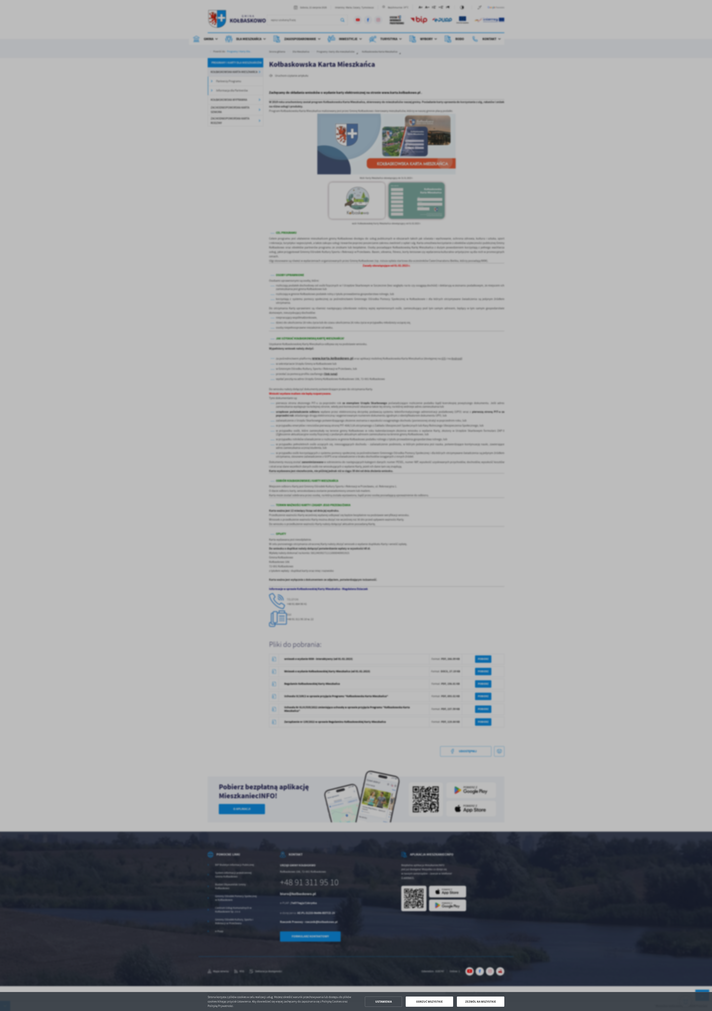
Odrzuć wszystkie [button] (429, 1002)
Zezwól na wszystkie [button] (480, 1002)
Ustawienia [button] (383, 1002)
